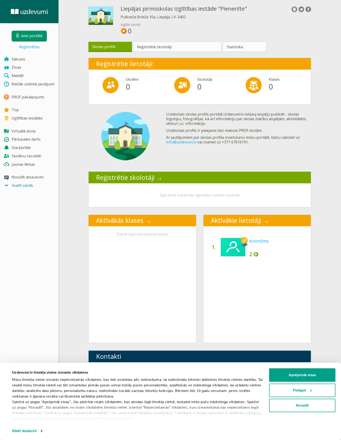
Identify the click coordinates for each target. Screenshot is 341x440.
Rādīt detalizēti (24, 431)
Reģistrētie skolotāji (154, 46)
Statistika (235, 46)
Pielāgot (299, 390)
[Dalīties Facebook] (308, 9)
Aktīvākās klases (120, 220)
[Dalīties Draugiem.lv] (294, 9)
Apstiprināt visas (302, 375)
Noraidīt (302, 405)
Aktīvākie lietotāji (236, 220)
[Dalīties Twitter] (301, 9)
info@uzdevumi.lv (181, 142)
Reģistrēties (29, 47)
